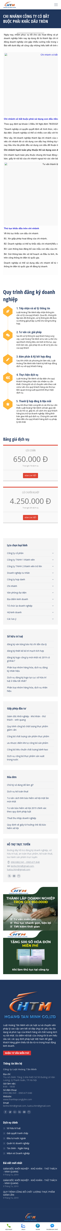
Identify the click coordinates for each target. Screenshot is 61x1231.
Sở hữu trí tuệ (13, 1128)
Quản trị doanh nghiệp (18, 1143)
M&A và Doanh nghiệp (18, 1153)
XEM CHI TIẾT (30, 475)
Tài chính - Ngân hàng (18, 1148)
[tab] (30, 552)
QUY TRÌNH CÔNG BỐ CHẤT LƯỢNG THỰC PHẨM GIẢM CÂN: (29, 1193)
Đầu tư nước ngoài (16, 1138)
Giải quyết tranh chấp (17, 1133)
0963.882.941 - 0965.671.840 (25, 862)
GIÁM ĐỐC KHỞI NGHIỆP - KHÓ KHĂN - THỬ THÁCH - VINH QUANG (30, 1170)
